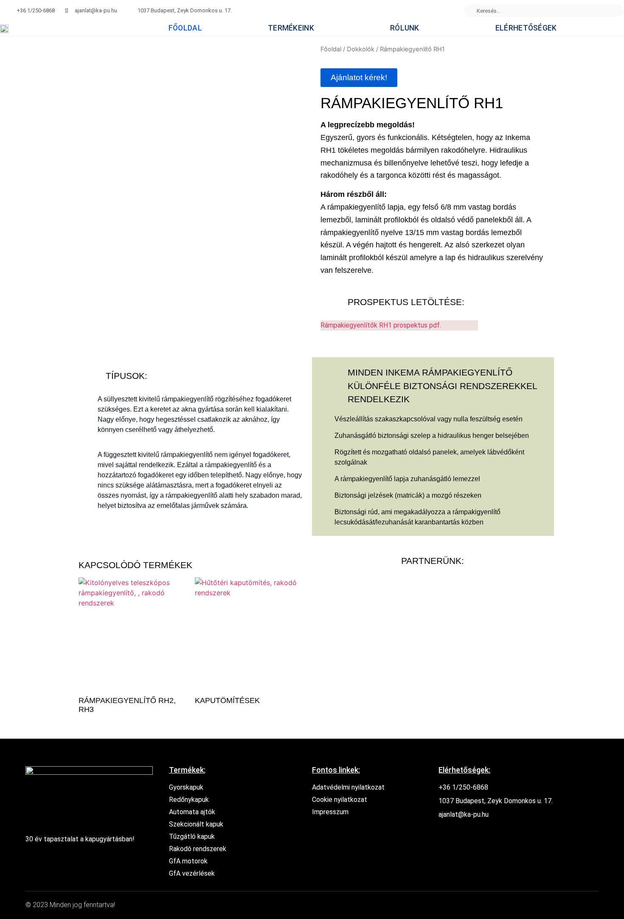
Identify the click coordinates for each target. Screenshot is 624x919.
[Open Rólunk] (426, 28)
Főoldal (330, 49)
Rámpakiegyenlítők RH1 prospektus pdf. (380, 325)
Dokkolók (360, 49)
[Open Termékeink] (320, 28)
